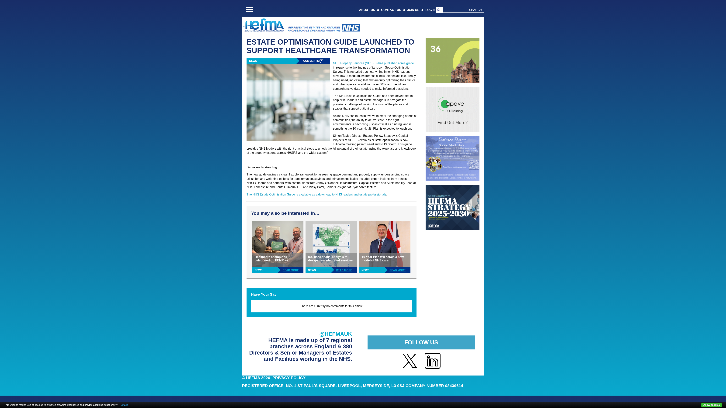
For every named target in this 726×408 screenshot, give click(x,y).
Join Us (413, 10)
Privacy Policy (289, 378)
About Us (367, 10)
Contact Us (391, 10)
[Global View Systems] (452, 81)
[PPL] (452, 130)
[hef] (452, 228)
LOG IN (430, 10)
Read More (291, 270)
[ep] (452, 179)
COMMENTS (312, 61)
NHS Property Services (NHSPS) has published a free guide (373, 63)
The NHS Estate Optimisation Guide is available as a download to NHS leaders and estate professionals (316, 194)
